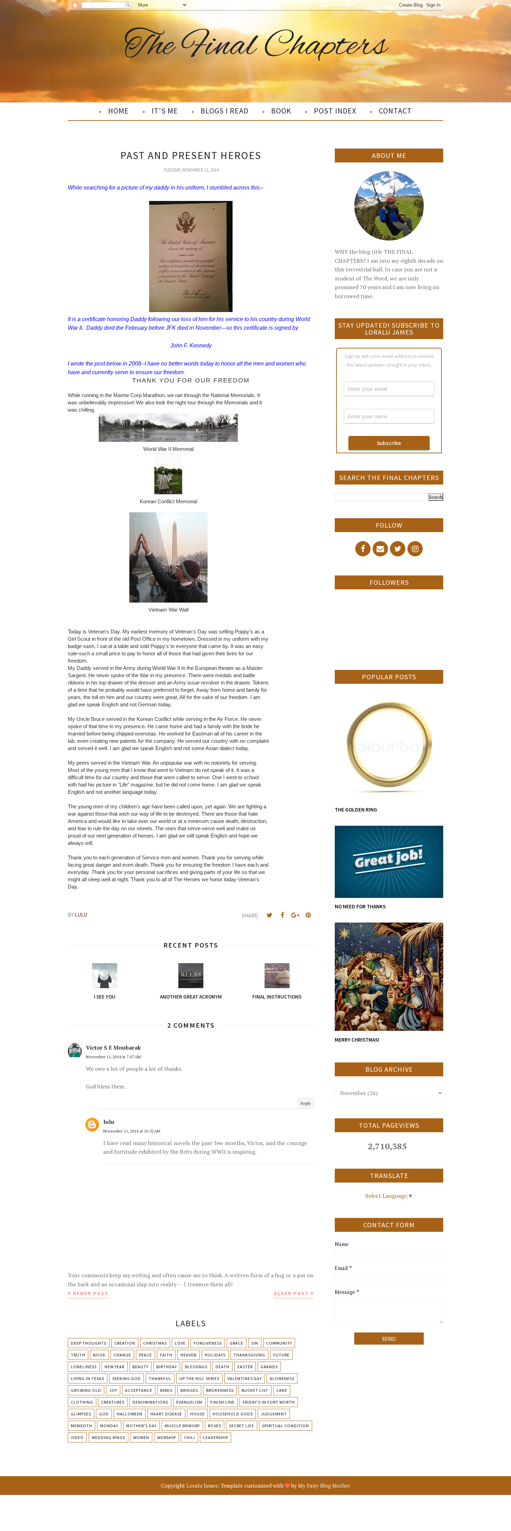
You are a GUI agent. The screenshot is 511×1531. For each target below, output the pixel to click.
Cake (281, 1390)
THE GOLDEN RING (356, 809)
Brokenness (220, 1390)
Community (279, 1343)
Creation (124, 1343)
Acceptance (138, 1390)
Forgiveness (208, 1343)
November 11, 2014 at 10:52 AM (131, 1131)
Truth (78, 1354)
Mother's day (141, 1425)
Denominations (150, 1402)
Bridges (189, 1390)
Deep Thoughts (88, 1343)
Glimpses (81, 1413)
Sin (254, 1343)
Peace (145, 1354)
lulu (108, 1122)
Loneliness (84, 1366)
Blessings (196, 1366)
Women (141, 1437)
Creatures (112, 1402)
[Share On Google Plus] (295, 915)
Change (122, 1354)
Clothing (82, 1402)
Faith (166, 1354)
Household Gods (233, 1413)
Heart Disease (166, 1413)
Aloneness (282, 1378)
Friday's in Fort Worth (269, 1402)
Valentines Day (244, 1378)
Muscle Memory (182, 1425)
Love (180, 1343)
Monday (109, 1425)
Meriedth (81, 1425)
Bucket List (255, 1390)
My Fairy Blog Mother (324, 1485)
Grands (269, 1366)
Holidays (215, 1354)
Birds (166, 1390)
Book (99, 1354)
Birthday (166, 1366)
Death (222, 1366)
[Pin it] (308, 915)
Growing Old (86, 1390)
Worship (166, 1437)
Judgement (274, 1413)
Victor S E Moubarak (113, 1047)
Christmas (155, 1343)
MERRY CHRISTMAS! (357, 1039)
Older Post (291, 1293)
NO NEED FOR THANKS (360, 906)
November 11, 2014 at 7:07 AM (113, 1056)
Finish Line (222, 1402)
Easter (245, 1366)
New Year (114, 1366)
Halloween (130, 1413)
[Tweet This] (269, 915)
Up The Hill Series (199, 1378)
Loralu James (202, 1485)
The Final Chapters (255, 46)
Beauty (140, 1366)
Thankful (160, 1378)
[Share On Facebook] (282, 915)
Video (77, 1437)
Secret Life (241, 1425)
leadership (215, 1437)
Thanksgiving (249, 1354)
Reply (306, 1103)
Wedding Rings (108, 1437)
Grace (236, 1343)
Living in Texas (87, 1378)
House (197, 1413)
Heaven (188, 1354)
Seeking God (126, 1378)
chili (189, 1437)
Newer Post (90, 1293)
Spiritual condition (285, 1425)
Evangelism (189, 1402)
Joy (113, 1390)
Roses (214, 1425)
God (104, 1413)
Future (281, 1354)
